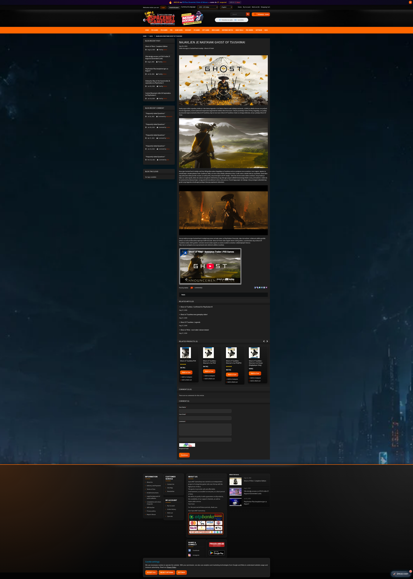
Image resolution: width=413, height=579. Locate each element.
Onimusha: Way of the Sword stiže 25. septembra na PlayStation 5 (157, 82)
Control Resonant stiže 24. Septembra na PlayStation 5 (158, 94)
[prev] (264, 341)
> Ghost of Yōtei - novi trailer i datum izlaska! (194, 330)
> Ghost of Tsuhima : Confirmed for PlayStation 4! (195, 307)
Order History (171, 509)
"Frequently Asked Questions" (155, 113)
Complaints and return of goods (154, 503)
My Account (171, 506)
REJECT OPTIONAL (166, 572)
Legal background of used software (153, 497)
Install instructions (153, 493)
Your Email (182, 414)
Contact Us (170, 484)
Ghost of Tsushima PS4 (188, 361)
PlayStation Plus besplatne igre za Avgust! (156, 70)
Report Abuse (151, 514)
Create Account (174, 7)
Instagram (196, 555)
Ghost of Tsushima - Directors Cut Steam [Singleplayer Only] (256, 363)
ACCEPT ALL (151, 572)
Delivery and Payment (154, 486)
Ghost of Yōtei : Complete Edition (156, 46)
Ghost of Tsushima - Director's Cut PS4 (210, 362)
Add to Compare (187, 377)
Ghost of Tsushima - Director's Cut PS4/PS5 (233, 362)
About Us (150, 482)
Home (144, 36)
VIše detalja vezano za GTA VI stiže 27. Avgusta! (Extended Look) (157, 57)
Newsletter (170, 491)
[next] (267, 341)
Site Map (170, 488)
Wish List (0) (255, 7)
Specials (170, 516)
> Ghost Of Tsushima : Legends (189, 322)
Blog (151, 36)
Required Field (184, 448)
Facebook (196, 550)
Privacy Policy (171, 567)
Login (163, 7)
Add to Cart (186, 372)
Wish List (170, 513)
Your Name (182, 407)
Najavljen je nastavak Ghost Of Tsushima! (169, 36)
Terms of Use (151, 489)
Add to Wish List (187, 380)
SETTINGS (181, 572)
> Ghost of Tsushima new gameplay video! (193, 314)
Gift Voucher (151, 507)
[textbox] (240, 14)
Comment (182, 421)
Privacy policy (151, 511)
